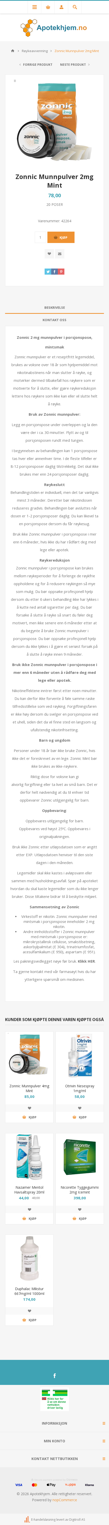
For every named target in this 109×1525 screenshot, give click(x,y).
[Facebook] (54, 1376)
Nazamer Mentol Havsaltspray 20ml (29, 1190)
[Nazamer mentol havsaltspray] (29, 1157)
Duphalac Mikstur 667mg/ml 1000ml (29, 1291)
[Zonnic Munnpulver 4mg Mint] (29, 1055)
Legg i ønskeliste (29, 1108)
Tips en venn (59, 253)
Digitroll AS (77, 1519)
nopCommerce (64, 1499)
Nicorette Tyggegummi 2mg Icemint (80, 1190)
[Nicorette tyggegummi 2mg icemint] (80, 1157)
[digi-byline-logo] (27, 1519)
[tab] (54, 307)
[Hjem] (12, 51)
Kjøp (63, 237)
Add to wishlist (49, 253)
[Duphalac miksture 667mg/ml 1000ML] (29, 1259)
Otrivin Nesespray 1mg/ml (79, 1088)
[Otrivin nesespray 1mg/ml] (80, 1055)
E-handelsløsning (43, 1519)
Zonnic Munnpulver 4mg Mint (29, 1088)
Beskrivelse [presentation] (54, 307)
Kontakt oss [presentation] (54, 320)
